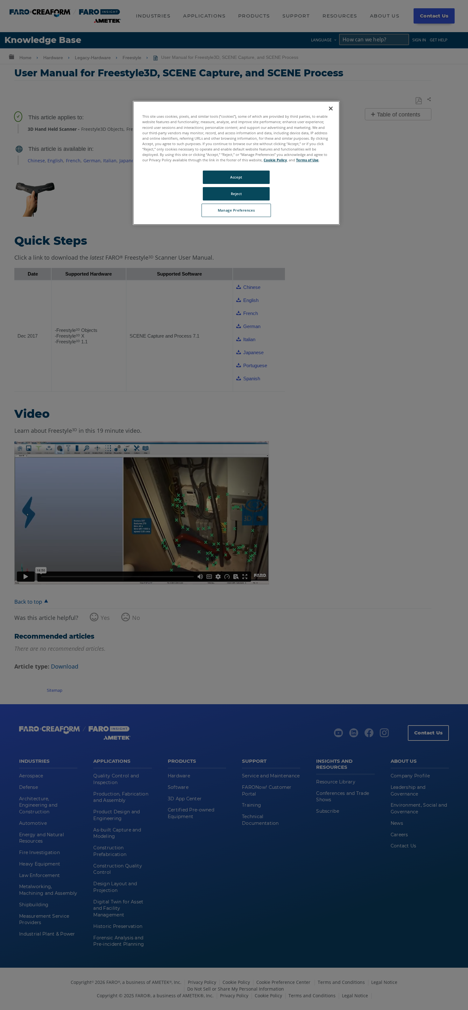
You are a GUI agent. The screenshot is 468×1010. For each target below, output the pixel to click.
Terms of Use (307, 160)
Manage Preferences (236, 210)
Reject (236, 193)
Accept (236, 177)
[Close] (331, 109)
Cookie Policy (275, 160)
